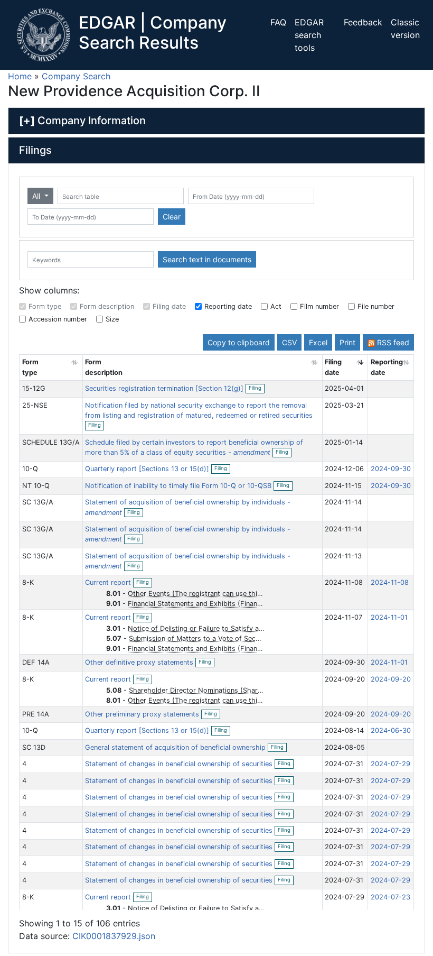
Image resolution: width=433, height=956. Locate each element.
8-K (28, 582)
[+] (27, 120)
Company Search (76, 76)
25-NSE (35, 405)
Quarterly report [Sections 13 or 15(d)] (148, 469)
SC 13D (33, 747)
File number (375, 306)
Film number (319, 306)
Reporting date (228, 306)
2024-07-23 (390, 897)
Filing (257, 388)
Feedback (363, 22)
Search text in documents (207, 259)
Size (112, 319)
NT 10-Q (36, 486)
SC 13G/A (37, 502)
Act (275, 306)
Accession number (58, 319)
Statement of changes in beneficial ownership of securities (180, 764)
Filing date (169, 306)
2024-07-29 (390, 764)
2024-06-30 (391, 730)
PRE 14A (35, 714)
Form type (45, 306)
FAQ (278, 22)
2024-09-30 (391, 469)
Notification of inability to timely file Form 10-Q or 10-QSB (179, 486)
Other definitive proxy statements (140, 662)
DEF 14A (36, 662)
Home (20, 76)
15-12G (33, 388)
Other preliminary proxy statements (143, 714)
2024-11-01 (389, 617)
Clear (172, 216)
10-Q (30, 469)
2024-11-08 (390, 582)
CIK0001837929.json (113, 936)
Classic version (405, 28)
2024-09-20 (391, 679)
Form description (107, 306)
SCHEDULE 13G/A (51, 442)
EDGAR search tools (309, 35)
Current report (109, 582)
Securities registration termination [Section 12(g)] (165, 388)
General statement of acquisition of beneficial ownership (176, 747)
